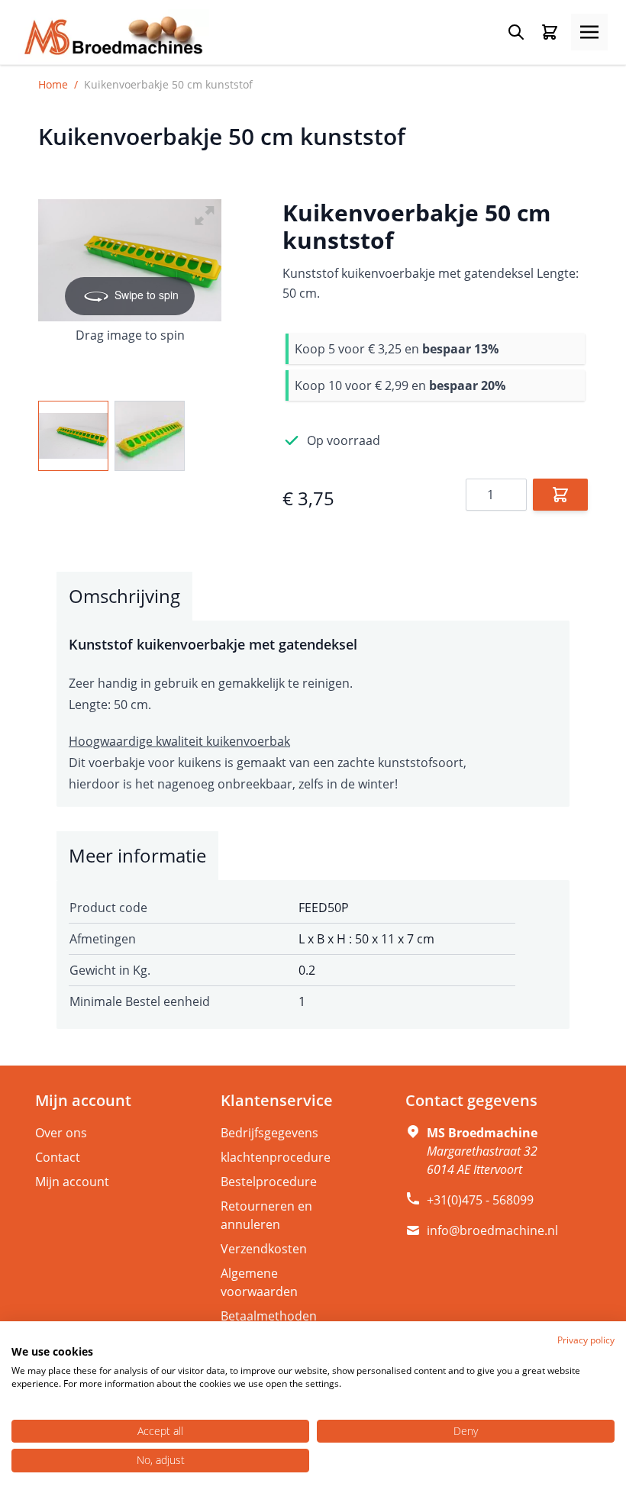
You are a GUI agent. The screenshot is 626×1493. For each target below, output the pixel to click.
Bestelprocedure (269, 1181)
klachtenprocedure (276, 1157)
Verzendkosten (264, 1248)
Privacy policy (586, 1339)
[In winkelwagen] (560, 495)
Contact (57, 1157)
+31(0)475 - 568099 (480, 1199)
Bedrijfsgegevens (269, 1132)
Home (53, 84)
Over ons (61, 1132)
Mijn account (72, 1181)
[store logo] (113, 36)
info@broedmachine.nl (492, 1230)
